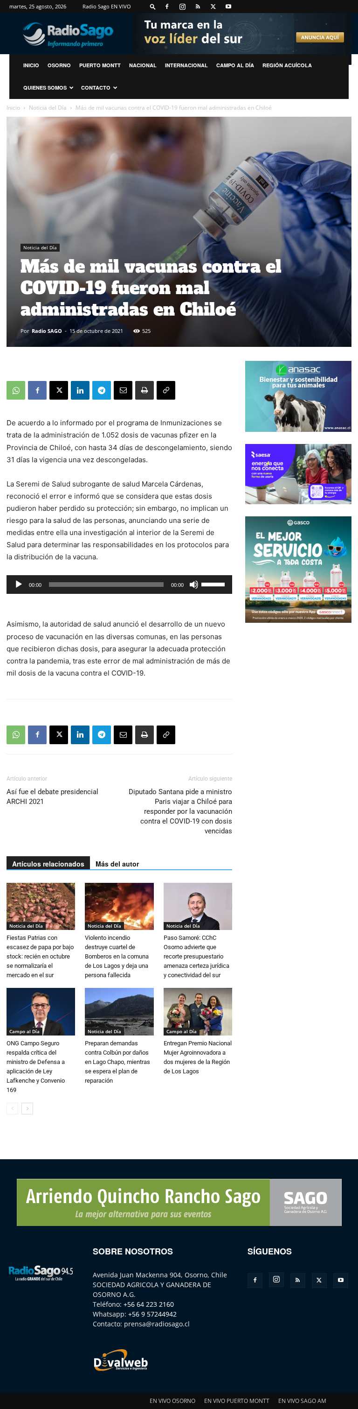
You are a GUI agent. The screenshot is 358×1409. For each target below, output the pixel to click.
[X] (213, 6)
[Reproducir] (18, 584)
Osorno (59, 65)
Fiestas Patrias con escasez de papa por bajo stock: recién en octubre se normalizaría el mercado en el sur (40, 956)
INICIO (31, 65)
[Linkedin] (80, 390)
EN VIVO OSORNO (172, 1401)
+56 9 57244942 (152, 1314)
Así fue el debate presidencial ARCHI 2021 (52, 797)
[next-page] (27, 1108)
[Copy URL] (166, 390)
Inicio (13, 108)
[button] (153, 6)
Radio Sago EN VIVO (107, 6)
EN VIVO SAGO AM (302, 1401)
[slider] (214, 583)
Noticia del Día (48, 108)
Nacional (143, 65)
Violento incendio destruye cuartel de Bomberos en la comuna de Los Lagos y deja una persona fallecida (117, 956)
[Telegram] (101, 390)
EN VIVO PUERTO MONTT (236, 1401)
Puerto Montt (100, 65)
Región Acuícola (287, 65)
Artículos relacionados (48, 863)
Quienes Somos (45, 87)
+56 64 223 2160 (149, 1304)
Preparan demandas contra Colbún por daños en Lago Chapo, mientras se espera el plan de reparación (117, 1062)
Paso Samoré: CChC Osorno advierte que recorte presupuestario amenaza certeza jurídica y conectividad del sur (196, 956)
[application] (119, 584)
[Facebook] (167, 6)
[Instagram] (182, 6)
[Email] (123, 390)
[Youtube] (228, 6)
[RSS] (198, 6)
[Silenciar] (194, 584)
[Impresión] (144, 390)
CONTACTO (95, 87)
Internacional (186, 65)
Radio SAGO (47, 330)
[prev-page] (12, 1108)
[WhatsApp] (16, 390)
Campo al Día (235, 65)
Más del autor (117, 863)
